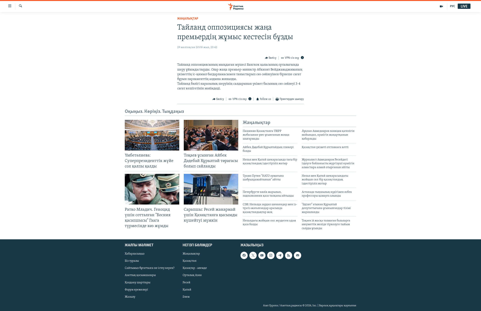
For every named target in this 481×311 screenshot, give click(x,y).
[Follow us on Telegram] (279, 255)
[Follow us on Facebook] (244, 255)
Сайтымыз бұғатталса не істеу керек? (149, 268)
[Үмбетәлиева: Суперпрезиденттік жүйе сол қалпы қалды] (152, 135)
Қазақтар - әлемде (195, 268)
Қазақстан (190, 261)
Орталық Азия (192, 275)
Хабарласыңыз (134, 253)
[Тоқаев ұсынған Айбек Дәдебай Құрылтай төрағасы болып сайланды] (211, 135)
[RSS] (288, 255)
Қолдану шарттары (137, 282)
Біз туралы (132, 261)
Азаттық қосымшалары (140, 275)
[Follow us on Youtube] (261, 255)
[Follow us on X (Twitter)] (252, 255)
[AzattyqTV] (441, 6)
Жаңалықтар (191, 253)
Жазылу (130, 296)
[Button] (271, 58)
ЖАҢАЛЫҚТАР (187, 19)
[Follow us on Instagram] (270, 255)
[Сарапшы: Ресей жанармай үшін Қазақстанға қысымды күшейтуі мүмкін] (211, 189)
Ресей (186, 282)
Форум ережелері (136, 289)
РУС (452, 6)
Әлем (186, 296)
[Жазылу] (297, 255)
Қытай (187, 289)
